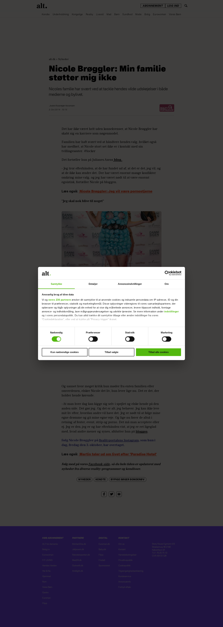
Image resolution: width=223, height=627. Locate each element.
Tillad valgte (111, 352)
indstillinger (171, 311)
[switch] (93, 339)
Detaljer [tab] (93, 283)
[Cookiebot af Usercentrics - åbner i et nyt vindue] (167, 273)
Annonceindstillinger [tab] (130, 283)
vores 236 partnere (59, 299)
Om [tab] (167, 283)
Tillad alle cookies (158, 352)
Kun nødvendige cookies (64, 352)
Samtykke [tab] (56, 283)
